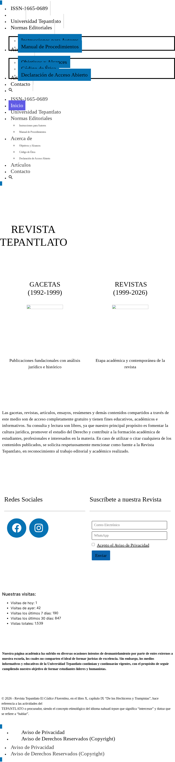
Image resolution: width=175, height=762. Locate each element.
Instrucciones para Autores (32, 125)
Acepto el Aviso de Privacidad (123, 545)
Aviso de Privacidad (32, 747)
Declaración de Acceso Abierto (34, 158)
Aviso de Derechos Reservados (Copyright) (57, 753)
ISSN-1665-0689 (29, 99)
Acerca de (21, 138)
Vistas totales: (23, 623)
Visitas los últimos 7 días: (31, 613)
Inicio (17, 105)
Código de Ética (27, 152)
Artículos (21, 165)
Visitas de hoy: (23, 603)
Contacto (20, 171)
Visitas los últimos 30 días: (33, 618)
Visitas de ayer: (23, 608)
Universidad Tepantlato (36, 112)
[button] (11, 90)
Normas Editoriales (31, 118)
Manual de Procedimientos (32, 131)
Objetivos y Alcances (30, 145)
